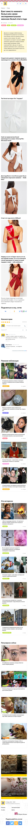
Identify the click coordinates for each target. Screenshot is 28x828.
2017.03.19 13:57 (16, 344)
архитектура (6, 632)
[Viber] (22, 311)
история (5, 605)
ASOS (23, 39)
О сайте (3, 810)
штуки (14, 25)
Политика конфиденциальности (13, 803)
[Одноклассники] (14, 311)
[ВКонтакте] (5, 311)
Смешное (6, 386)
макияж (5, 659)
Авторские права (16, 807)
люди (5, 526)
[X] (20, 311)
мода (8, 8)
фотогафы (6, 578)
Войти (13, 810)
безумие (20, 25)
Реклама (3, 807)
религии (5, 553)
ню (8, 25)
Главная (3, 8)
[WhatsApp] (24, 311)
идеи (4, 685)
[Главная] (5, 3)
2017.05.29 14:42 (12, 334)
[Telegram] (26, 311)
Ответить (8, 340)
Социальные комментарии (19, 350)
